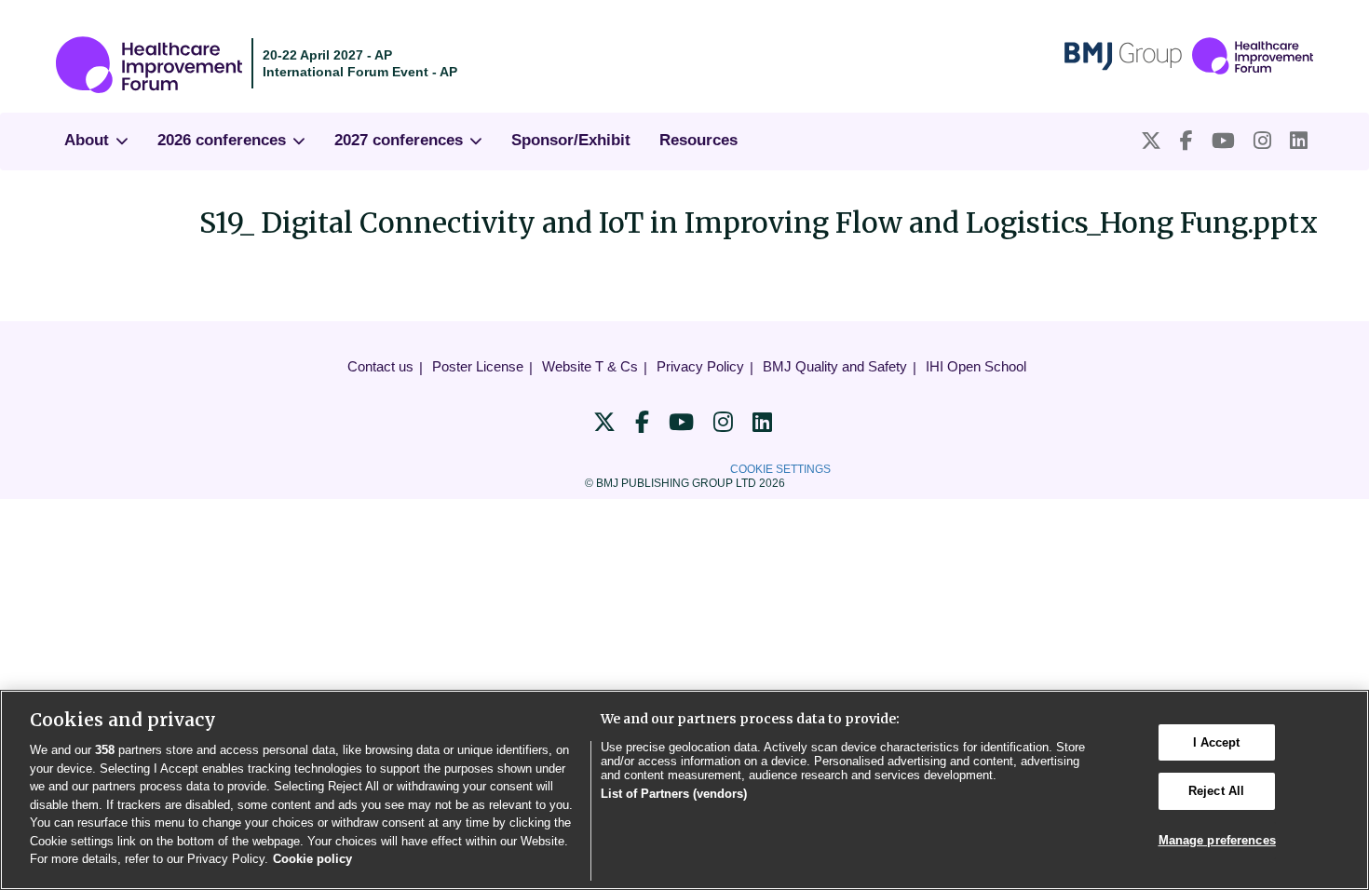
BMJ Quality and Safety (835, 366)
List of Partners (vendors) (674, 794)
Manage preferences (1217, 840)
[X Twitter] (1151, 141)
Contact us (380, 366)
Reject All (1216, 791)
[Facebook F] (1186, 141)
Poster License (477, 366)
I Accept (1216, 742)
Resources (698, 140)
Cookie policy (312, 859)
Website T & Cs (590, 366)
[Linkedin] (1298, 141)
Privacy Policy (700, 366)
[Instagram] (1262, 141)
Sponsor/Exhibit (570, 140)
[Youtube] (1223, 141)
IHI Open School (976, 366)
